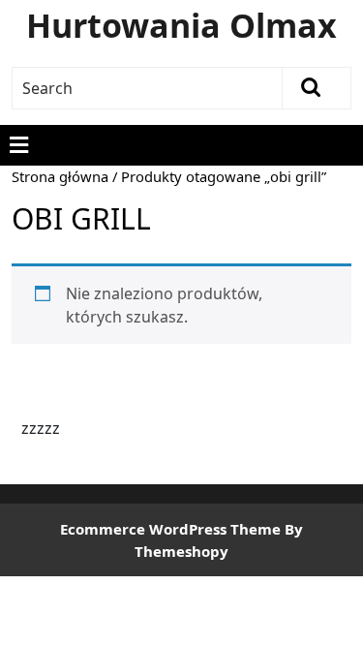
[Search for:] (148, 88)
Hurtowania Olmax (181, 25)
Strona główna (60, 176)
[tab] (19, 145)
